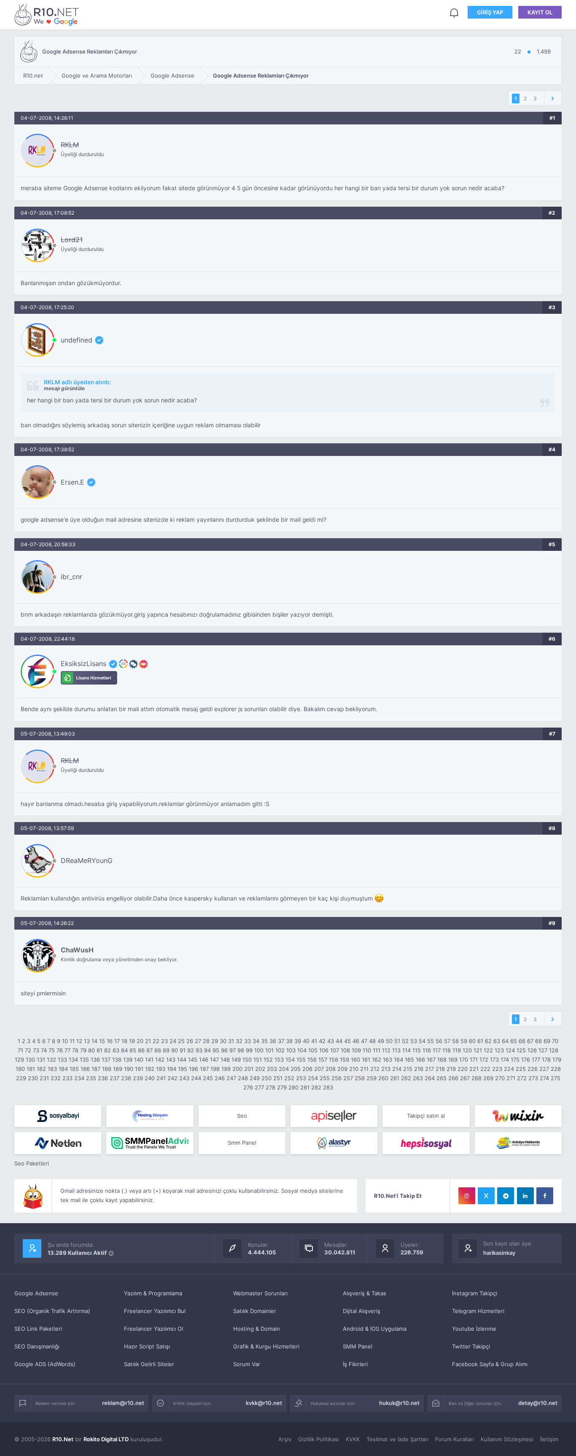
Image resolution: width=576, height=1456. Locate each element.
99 (249, 1050)
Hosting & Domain (256, 1328)
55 (430, 1041)
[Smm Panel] (57, 1116)
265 (441, 1078)
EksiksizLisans (83, 663)
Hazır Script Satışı (147, 1346)
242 (172, 1078)
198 (215, 1068)
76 (60, 1050)
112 (386, 1050)
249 (255, 1078)
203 (272, 1068)
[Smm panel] (149, 1143)
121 (478, 1050)
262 (406, 1078)
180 (20, 1068)
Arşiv (284, 1439)
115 (416, 1050)
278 (270, 1087)
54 (422, 1041)
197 (204, 1068)
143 (170, 1059)
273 (533, 1078)
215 (407, 1068)
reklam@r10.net (123, 1402)
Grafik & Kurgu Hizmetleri (266, 1346)
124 (510, 1050)
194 (171, 1068)
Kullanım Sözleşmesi (507, 1439)
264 (430, 1078)
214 (396, 1068)
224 (509, 1068)
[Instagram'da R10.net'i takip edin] (466, 1195)
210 (353, 1068)
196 (193, 1068)
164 (398, 1059)
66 (522, 1041)
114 (406, 1050)
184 (63, 1068)
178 (546, 1059)
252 (289, 1078)
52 (405, 1041)
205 (296, 1068)
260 (383, 1078)
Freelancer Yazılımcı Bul (155, 1311)
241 (161, 1078)
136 (95, 1059)
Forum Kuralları (454, 1439)
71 (20, 1050)
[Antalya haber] (518, 1143)
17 (117, 1041)
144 (181, 1059)
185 (74, 1068)
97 (232, 1050)
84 (124, 1050)
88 (157, 1050)
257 (348, 1078)
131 (41, 1059)
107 (334, 1050)
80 (91, 1050)
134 (73, 1059)
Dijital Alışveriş (361, 1311)
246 (220, 1078)
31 (231, 1041)
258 (360, 1078)
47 (364, 1041)
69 (547, 1041)
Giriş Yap (490, 12)
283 (328, 1087)
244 (196, 1078)
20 (140, 1041)
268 (476, 1078)
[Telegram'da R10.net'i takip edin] (505, 1195)
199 (226, 1068)
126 (532, 1050)
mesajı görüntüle (64, 388)
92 (190, 1050)
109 (356, 1050)
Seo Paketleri (31, 1163)
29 (214, 1041)
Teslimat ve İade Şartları (397, 1439)
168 (442, 1059)
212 (375, 1068)
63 (496, 1041)
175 (515, 1059)
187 (96, 1068)
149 (236, 1059)
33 (247, 1041)
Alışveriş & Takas (364, 1293)
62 (488, 1041)
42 (322, 1041)
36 (272, 1041)
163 (387, 1059)
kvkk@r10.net (264, 1402)
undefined (76, 340)
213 (385, 1068)
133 (62, 1059)
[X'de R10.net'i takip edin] (486, 1195)
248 (243, 1078)
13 (87, 1041)
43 (330, 1041)
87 (149, 1050)
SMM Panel (357, 1346)
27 (198, 1041)
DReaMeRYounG (87, 860)
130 (30, 1059)
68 (538, 1041)
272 (522, 1078)
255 (325, 1078)
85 (132, 1050)
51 (397, 1041)
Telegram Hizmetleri (478, 1311)
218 (440, 1068)
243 (184, 1078)
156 (312, 1059)
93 (199, 1050)
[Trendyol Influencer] (518, 1116)
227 (544, 1068)
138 (116, 1059)
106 (323, 1050)
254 (313, 1078)
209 (342, 1068)
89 (166, 1050)
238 (126, 1078)
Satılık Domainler (254, 1311)
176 (525, 1059)
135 (84, 1059)
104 (302, 1050)
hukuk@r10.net (399, 1402)
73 (36, 1050)
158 (333, 1059)
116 (427, 1050)
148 (225, 1059)
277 (259, 1087)
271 (510, 1078)
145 (192, 1059)
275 (555, 1078)
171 (474, 1059)
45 (347, 1041)
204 (284, 1068)
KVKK (353, 1439)
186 (85, 1068)
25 (181, 1041)
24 (173, 1041)
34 (256, 1041)
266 (453, 1078)
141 (149, 1059)
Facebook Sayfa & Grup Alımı (490, 1364)
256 (336, 1078)
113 (396, 1050)
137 (106, 1059)
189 (117, 1068)
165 (409, 1059)
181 (31, 1068)
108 (345, 1050)
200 (237, 1068)
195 (182, 1068)
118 (446, 1050)
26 (189, 1041)
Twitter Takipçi (471, 1346)
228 (556, 1068)
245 (208, 1078)
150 (247, 1059)
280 (293, 1087)
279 (282, 1087)
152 (268, 1059)
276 (248, 1087)
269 (488, 1078)
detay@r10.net (537, 1402)
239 (138, 1078)
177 (536, 1059)
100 (259, 1050)
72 (28, 1050)
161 (366, 1059)
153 (279, 1059)
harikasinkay (499, 1252)
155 (301, 1059)
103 (291, 1050)
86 (141, 1050)
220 (463, 1068)
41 (314, 1041)
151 (257, 1059)
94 (207, 1050)
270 (500, 1078)
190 (128, 1068)
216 (418, 1068)
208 (331, 1068)
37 (281, 1041)
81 (99, 1050)
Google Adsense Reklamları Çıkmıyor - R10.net (48, 14)
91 (183, 1050)
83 (116, 1050)
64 (505, 1041)
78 (75, 1050)
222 (485, 1068)
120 (467, 1050)
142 (159, 1059)
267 (465, 1078)
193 (160, 1068)
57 (447, 1041)
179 (556, 1059)
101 (269, 1050)
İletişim (549, 1439)
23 (164, 1041)
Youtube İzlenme (474, 1328)
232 (56, 1078)
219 (451, 1068)
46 (356, 1041)
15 (102, 1041)
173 (494, 1059)
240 (150, 1078)
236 (103, 1078)
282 (316, 1087)
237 (114, 1078)
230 (33, 1078)
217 (429, 1068)
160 (355, 1059)
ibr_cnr (71, 576)
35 (264, 1041)
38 (289, 1041)
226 (533, 1068)
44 (339, 1041)
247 (231, 1078)
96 (224, 1050)
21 (148, 1041)
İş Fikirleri (355, 1364)
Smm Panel (242, 1142)
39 (297, 1041)
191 (139, 1068)
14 (94, 1041)
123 (499, 1050)
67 (530, 1041)
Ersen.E (72, 482)
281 (305, 1087)
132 (51, 1059)
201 (248, 1068)
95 (216, 1050)
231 (44, 1078)
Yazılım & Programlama (153, 1293)
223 (497, 1068)
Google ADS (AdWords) (44, 1364)
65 (513, 1041)
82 (107, 1050)
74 (44, 1050)
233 (67, 1078)
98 (240, 1050)
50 (389, 1041)
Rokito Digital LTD (106, 1439)
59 (463, 1041)
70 (555, 1041)
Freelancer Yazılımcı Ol (153, 1328)
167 (431, 1059)
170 (463, 1059)
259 (371, 1078)
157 (322, 1059)
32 (239, 1041)
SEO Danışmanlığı (36, 1346)
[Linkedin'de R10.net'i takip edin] (525, 1195)
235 (91, 1078)
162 (376, 1059)
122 (488, 1050)
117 (437, 1050)
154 (290, 1059)
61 (480, 1041)
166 (420, 1059)
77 (67, 1050)
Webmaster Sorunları (260, 1293)
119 (456, 1050)
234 (79, 1078)
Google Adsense (36, 1293)
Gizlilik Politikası (318, 1439)
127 (542, 1050)
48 (372, 1041)
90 (174, 1050)
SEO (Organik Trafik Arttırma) (52, 1311)
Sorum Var (246, 1364)
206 (307, 1068)
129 (19, 1059)
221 (474, 1068)
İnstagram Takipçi (474, 1293)
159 (344, 1059)
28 (206, 1041)
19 (132, 1041)
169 (453, 1059)
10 (65, 1041)
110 (367, 1050)
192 (149, 1068)
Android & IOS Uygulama (374, 1328)
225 (521, 1068)
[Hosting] (149, 1116)
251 (278, 1078)
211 (364, 1068)
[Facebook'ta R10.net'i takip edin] (544, 1195)
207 (319, 1068)
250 (266, 1078)
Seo (242, 1115)
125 (521, 1050)
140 (138, 1059)
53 (413, 1041)
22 (156, 1041)
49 (380, 1041)
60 (472, 1041)
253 (301, 1078)
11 (72, 1041)
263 (418, 1078)
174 (505, 1059)
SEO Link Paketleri (38, 1328)
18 (124, 1041)
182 (41, 1068)
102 (280, 1050)
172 (483, 1059)
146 (203, 1059)
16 (110, 1041)
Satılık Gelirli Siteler (149, 1364)
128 (553, 1050)
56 (439, 1041)
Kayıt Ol (540, 12)
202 (260, 1068)
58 (455, 1041)
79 (83, 1050)
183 (52, 1068)
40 (306, 1041)
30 (223, 1041)
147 (214, 1059)
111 (376, 1050)
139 (127, 1059)
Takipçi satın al (426, 1115)
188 (106, 1068)
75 (51, 1050)
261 (394, 1078)
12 (79, 1041)
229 (21, 1078)
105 (313, 1050)
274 (544, 1078)
